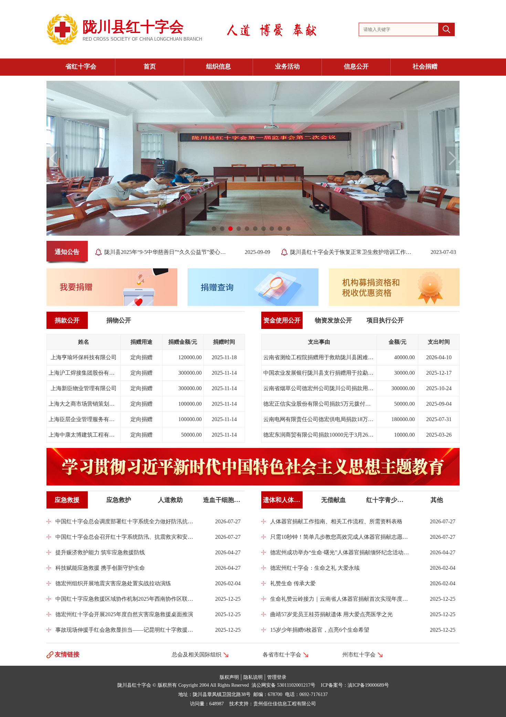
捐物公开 (118, 320)
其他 (437, 499)
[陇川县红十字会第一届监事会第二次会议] (230, 228)
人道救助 (170, 499)
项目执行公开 (385, 320)
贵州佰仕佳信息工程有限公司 (284, 703)
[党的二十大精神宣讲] (238, 228)
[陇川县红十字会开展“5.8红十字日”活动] (272, 228)
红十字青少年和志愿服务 (386, 499)
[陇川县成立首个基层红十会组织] (222, 228)
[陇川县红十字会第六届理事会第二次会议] (255, 228)
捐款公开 (67, 320)
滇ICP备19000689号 (368, 685)
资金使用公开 (282, 320)
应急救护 (118, 499)
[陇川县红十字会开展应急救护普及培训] (247, 228)
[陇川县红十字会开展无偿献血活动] (280, 228)
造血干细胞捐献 (223, 499)
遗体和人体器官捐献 (283, 499)
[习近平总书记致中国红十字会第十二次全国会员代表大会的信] (214, 228)
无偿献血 (333, 499)
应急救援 (67, 499)
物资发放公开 (333, 320)
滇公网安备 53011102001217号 (283, 685)
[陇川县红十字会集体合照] (288, 228)
